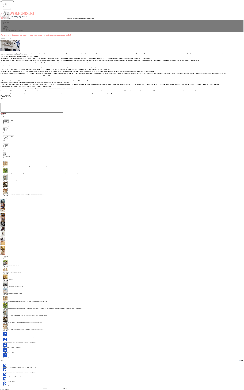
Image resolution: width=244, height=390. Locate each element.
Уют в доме (5, 145)
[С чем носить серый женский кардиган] (3, 240)
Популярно (5, 256)
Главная (4, 3)
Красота (5, 24)
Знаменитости (6, 22)
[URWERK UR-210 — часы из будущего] (3, 226)
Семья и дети (6, 142)
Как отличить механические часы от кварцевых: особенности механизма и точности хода (22, 187)
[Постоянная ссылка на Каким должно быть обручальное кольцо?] (5, 271)
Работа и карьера (6, 140)
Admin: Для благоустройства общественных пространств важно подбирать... (19, 342)
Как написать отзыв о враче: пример (11, 265)
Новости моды (6, 20)
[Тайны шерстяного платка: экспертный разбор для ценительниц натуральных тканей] (3, 202)
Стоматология (6, 143)
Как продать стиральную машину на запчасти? (13, 286)
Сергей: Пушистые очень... (9, 352)
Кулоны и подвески (7, 157)
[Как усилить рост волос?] (3, 249)
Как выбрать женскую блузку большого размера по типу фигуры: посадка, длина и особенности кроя (25, 180)
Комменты (5, 258)
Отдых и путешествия (8, 136)
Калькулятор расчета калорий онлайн (14, 31)
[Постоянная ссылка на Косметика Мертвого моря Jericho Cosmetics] (5, 292)
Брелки (4, 152)
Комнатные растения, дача (8, 126)
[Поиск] (1, 1)
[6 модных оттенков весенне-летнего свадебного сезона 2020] (3, 212)
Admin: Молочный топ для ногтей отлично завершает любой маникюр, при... (20, 336)
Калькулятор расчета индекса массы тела (14, 30)
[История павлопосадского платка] (3, 230)
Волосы (4, 23)
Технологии (5, 144)
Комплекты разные (7, 156)
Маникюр (5, 130)
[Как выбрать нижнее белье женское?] (3, 254)
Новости (3, 38)
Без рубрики (5, 116)
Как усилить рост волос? (8, 279)
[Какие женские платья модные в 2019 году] (3, 235)
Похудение (5, 27)
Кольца (4, 155)
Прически (5, 139)
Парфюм (5, 137)
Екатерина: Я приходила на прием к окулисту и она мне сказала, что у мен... (19, 357)
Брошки (4, 153)
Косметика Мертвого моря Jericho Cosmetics (12, 293)
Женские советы (6, 121)
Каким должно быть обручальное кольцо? (12, 272)
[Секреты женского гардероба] (3, 207)
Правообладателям (7, 9)
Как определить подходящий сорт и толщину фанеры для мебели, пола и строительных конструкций (25, 166)
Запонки (5, 154)
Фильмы (5, 146)
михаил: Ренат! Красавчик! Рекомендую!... (12, 347)
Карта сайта (5, 6)
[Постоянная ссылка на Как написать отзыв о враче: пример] (5, 264)
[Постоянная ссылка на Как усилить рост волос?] (5, 278)
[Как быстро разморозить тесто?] (3, 245)
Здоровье (5, 26)
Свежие (4, 257)
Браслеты (5, 150)
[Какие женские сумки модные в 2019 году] (3, 221)
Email (2, 100)
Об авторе (5, 5)
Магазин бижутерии (7, 8)
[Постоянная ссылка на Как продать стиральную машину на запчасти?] (5, 285)
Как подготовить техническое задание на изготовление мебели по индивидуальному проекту (23, 194)
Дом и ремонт (6, 119)
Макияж (5, 28)
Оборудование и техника (8, 135)
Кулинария (5, 128)
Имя (1, 98)
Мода (4, 21)
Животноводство (6, 122)
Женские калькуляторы (8, 120)
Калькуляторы (6, 29)
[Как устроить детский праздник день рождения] (3, 216)
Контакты (5, 4)
